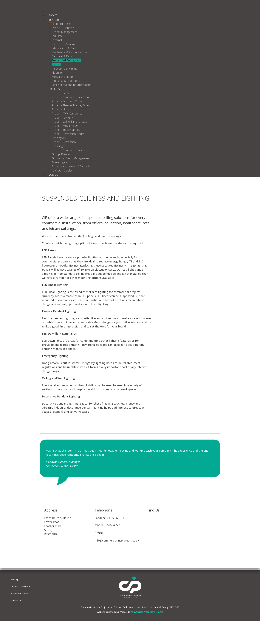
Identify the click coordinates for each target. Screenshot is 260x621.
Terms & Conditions (20, 586)
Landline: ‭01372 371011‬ (109, 518)
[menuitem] (52, 11)
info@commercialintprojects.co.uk (117, 540)
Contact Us (16, 600)
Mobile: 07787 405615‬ (108, 525)
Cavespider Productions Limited (147, 611)
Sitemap (15, 579)
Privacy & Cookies (19, 593)
